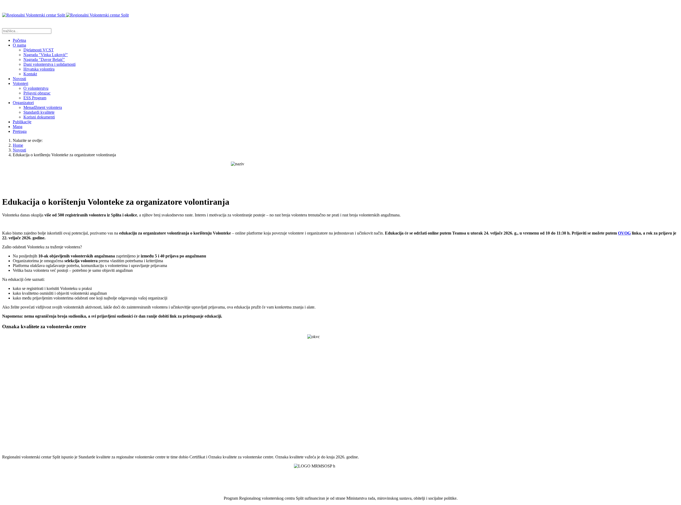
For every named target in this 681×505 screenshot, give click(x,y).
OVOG (624, 233)
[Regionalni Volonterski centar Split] (65, 15)
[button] (19, 45)
